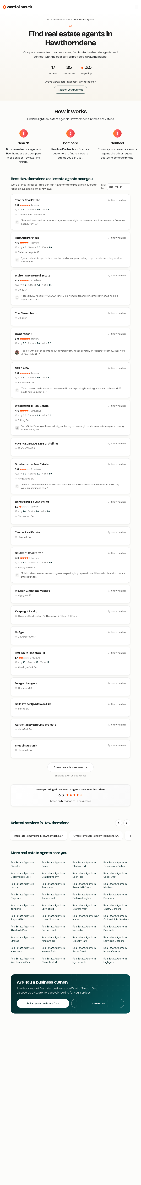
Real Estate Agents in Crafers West (84, 907)
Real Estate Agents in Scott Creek (84, 949)
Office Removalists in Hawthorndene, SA (95, 835)
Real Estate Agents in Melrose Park (53, 949)
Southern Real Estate (29, 553)
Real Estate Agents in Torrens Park (53, 896)
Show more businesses (68, 767)
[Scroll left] (118, 822)
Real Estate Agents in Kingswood (53, 939)
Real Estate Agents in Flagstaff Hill (22, 917)
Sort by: (103, 187)
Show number (118, 200)
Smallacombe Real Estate (32, 464)
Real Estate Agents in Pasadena (115, 896)
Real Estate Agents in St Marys (86, 917)
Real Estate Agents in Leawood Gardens (115, 939)
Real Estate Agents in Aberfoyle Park (22, 928)
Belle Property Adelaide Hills (33, 704)
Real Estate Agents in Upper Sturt (115, 874)
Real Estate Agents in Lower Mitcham (53, 917)
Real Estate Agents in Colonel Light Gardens (116, 917)
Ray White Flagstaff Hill (30, 653)
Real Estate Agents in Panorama (53, 885)
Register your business (70, 89)
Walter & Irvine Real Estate (32, 275)
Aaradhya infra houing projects (35, 724)
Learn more (97, 1003)
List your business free (44, 1003)
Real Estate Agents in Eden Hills (84, 874)
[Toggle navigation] (136, 7)
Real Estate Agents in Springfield (53, 907)
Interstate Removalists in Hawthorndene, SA (38, 835)
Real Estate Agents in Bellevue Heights (84, 896)
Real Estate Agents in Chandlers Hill (53, 960)
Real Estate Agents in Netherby (84, 928)
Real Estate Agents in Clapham (22, 896)
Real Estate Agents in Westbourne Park (22, 960)
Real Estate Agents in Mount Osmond (115, 949)
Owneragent (23, 334)
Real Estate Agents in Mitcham (115, 885)
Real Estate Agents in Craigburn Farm (53, 874)
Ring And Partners (27, 237)
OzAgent (21, 632)
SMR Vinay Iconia (26, 745)
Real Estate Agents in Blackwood (84, 864)
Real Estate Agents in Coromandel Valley (115, 864)
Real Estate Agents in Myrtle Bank (84, 960)
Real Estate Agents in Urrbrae (22, 939)
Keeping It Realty (26, 611)
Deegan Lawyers (26, 683)
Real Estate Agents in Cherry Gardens (115, 907)
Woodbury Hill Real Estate (32, 406)
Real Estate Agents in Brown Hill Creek (84, 885)
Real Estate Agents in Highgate (115, 960)
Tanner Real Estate (27, 200)
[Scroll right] (126, 822)
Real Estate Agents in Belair (53, 864)
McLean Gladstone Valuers (32, 590)
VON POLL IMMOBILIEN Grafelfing (36, 443)
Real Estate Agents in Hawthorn (22, 949)
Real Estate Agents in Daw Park (115, 928)
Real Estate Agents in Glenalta (22, 864)
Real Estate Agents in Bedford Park (53, 928)
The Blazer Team (26, 313)
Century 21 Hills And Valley (32, 502)
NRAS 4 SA (22, 368)
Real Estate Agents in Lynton (22, 885)
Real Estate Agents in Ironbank (22, 907)
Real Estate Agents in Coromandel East (22, 874)
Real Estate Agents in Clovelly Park (84, 939)
